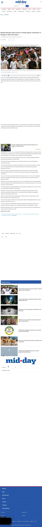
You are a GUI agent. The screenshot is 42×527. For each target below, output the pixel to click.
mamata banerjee (12, 233)
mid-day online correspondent (16, 36)
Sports (30, 9)
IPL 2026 (3, 11)
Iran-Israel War (9, 11)
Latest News (4, 9)
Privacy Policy (19, 521)
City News (33, 11)
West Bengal (3, 77)
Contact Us (32, 521)
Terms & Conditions (25, 521)
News (13, 9)
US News (15, 11)
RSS (35, 521)
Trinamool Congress (12, 152)
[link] (3, 517)
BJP (39, 207)
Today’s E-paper (21, 3)
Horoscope (38, 11)
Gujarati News (24, 512)
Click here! (14, 215)
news (17, 233)
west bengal (7, 233)
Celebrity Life (24, 9)
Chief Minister (31, 176)
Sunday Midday (5, 508)
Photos (38, 9)
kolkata (3, 233)
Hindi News (3, 512)
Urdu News (3, 515)
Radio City (23, 515)
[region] (21, 24)
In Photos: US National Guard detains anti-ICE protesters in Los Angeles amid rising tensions (24, 145)
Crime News (28, 11)
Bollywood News (21, 11)
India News (6, 14)
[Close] (11, 517)
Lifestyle (34, 9)
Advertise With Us (13, 521)
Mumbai (9, 9)
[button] (4, 2)
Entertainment (18, 9)
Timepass (4, 505)
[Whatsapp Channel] (8, 42)
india (19, 233)
